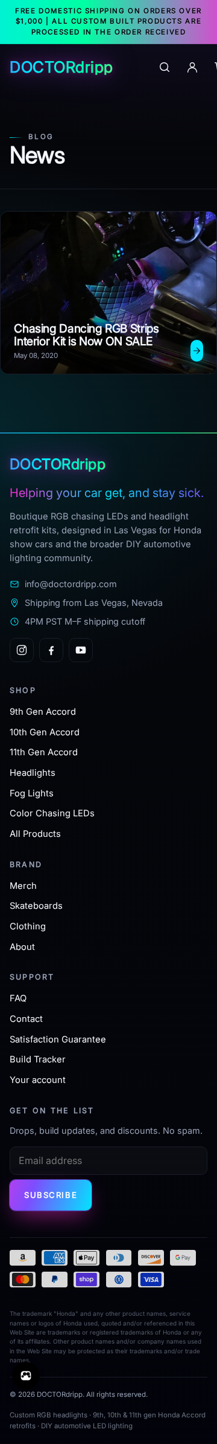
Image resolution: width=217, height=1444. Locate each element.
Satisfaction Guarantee (58, 1039)
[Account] (192, 67)
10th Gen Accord (45, 732)
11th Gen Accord (44, 752)
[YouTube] (81, 650)
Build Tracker (38, 1059)
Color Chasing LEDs (52, 813)
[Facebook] (51, 650)
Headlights (32, 772)
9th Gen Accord (43, 711)
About (22, 947)
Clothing (28, 926)
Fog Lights (32, 793)
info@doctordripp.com (71, 584)
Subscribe (50, 1195)
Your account (38, 1080)
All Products (35, 833)
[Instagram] (22, 650)
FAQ (18, 998)
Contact (26, 1018)
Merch (23, 885)
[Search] (164, 67)
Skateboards (36, 905)
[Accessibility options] (26, 1376)
